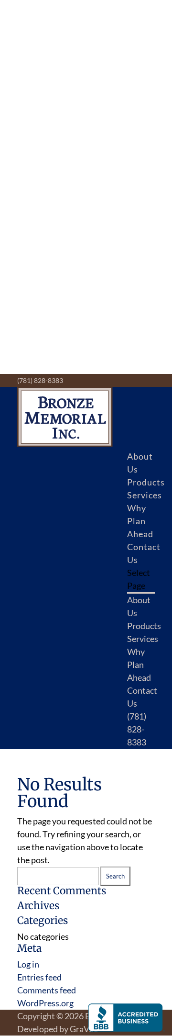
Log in (28, 964)
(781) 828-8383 (40, 380)
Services (144, 495)
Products (146, 482)
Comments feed (46, 990)
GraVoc (83, 1029)
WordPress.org (45, 1003)
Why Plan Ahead (140, 521)
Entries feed (39, 977)
